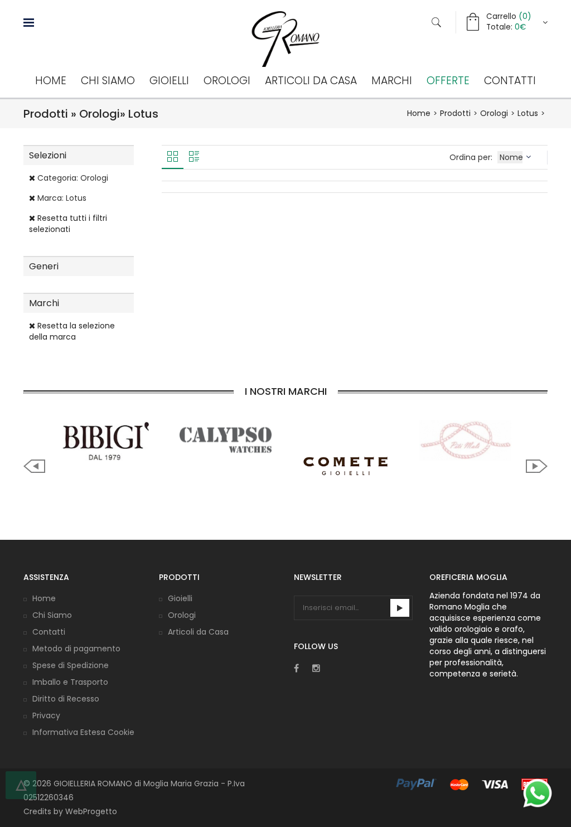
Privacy (46, 715)
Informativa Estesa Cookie (83, 732)
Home (50, 80)
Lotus (527, 113)
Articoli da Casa (311, 80)
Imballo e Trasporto (70, 682)
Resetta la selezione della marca (72, 331)
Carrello (508, 16)
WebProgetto (91, 811)
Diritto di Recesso (65, 698)
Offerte (448, 80)
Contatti (510, 80)
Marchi (391, 80)
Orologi (227, 80)
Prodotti (455, 113)
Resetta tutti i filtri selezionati (68, 223)
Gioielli (169, 80)
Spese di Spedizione (70, 665)
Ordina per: (472, 157)
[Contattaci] (537, 793)
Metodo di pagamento (76, 648)
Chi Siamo (108, 80)
